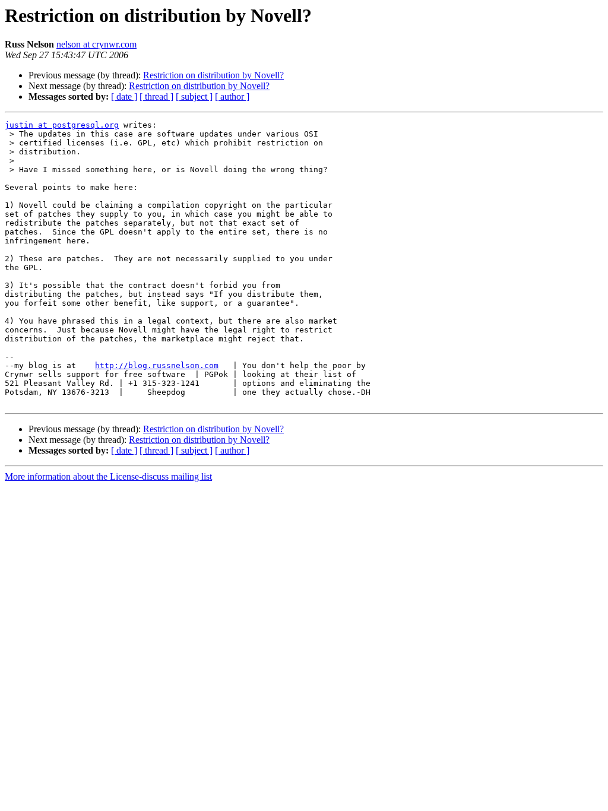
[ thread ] (156, 96)
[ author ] (232, 96)
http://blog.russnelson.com (156, 365)
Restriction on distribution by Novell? (213, 75)
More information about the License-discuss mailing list (108, 476)
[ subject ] (194, 96)
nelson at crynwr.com (96, 44)
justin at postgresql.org (62, 125)
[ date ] (124, 96)
